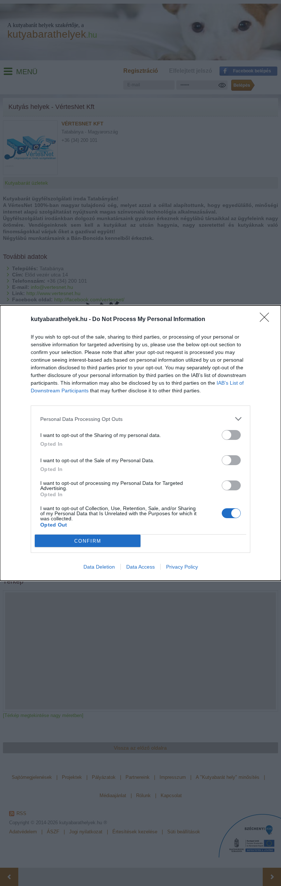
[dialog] (140, 443)
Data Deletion (99, 567)
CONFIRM (87, 541)
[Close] (267, 320)
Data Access (140, 567)
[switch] (231, 435)
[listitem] (140, 419)
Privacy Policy (182, 567)
